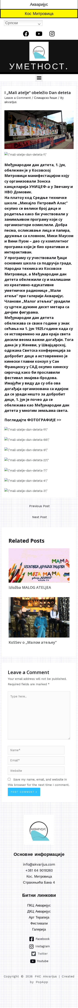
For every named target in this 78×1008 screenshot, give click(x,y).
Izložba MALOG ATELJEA (30, 587)
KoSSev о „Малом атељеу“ (33, 642)
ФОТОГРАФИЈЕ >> (44, 419)
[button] (39, 78)
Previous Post (39, 506)
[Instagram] (52, 34)
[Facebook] (26, 34)
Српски (11, 23)
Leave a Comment (17, 98)
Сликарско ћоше (45, 98)
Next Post (39, 517)
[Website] (36, 771)
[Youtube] (39, 34)
